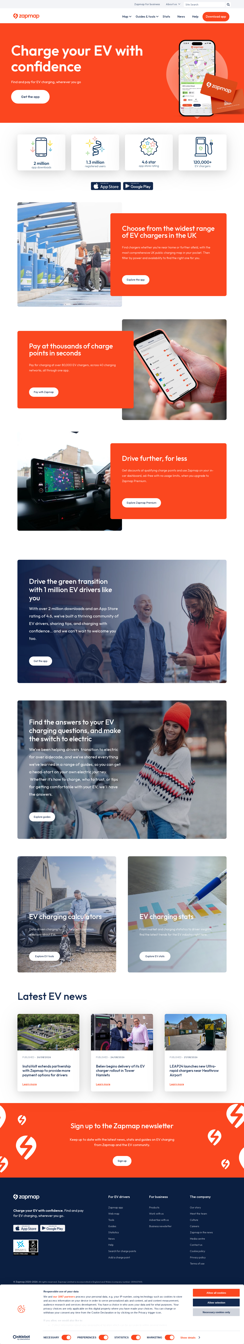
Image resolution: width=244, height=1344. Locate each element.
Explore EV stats (154, 956)
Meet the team (198, 1213)
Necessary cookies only (216, 1312)
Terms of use (197, 1263)
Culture (194, 1220)
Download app (216, 16)
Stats (166, 16)
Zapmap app (115, 1207)
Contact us (196, 1244)
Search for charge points (122, 1251)
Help (195, 16)
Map (125, 16)
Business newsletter (160, 1226)
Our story (195, 1207)
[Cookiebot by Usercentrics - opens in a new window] (21, 1337)
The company (200, 1197)
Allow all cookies (216, 1292)
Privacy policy (198, 1257)
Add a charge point (119, 1257)
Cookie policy (197, 1251)
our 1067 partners (64, 1296)
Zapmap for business (147, 4)
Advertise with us (159, 1220)
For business (158, 1197)
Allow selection (216, 1302)
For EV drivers (119, 1197)
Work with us (156, 1213)
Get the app (30, 97)
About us (171, 4)
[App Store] (25, 1228)
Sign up (122, 1160)
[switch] (103, 1337)
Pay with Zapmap (44, 392)
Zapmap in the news (201, 1232)
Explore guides (42, 816)
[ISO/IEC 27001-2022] (25, 1247)
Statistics (113, 1232)
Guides (112, 1226)
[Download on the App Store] (106, 186)
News (181, 16)
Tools (111, 1220)
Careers (194, 1226)
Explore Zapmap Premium (141, 502)
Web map (113, 1213)
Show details (188, 1337)
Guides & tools (145, 16)
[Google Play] (52, 1228)
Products (154, 1207)
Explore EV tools (44, 956)
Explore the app (136, 279)
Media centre (197, 1238)
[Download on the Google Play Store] (138, 186)
